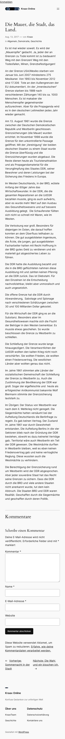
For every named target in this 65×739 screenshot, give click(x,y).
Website (10, 615)
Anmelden (6, 1)
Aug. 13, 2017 (12, 36)
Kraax (30, 36)
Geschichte (36, 41)
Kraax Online (28, 8)
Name (10, 586)
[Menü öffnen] (58, 9)
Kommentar (13, 551)
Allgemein (12, 41)
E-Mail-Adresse (15, 601)
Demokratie (23, 41)
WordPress (23, 732)
